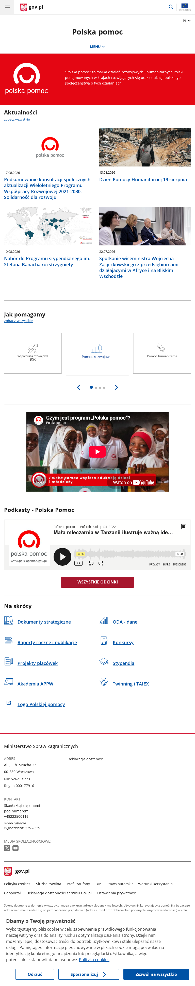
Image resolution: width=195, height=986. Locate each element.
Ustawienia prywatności (117, 893)
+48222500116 (16, 816)
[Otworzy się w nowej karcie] (7, 848)
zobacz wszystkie (17, 119)
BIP (98, 883)
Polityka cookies (17, 883)
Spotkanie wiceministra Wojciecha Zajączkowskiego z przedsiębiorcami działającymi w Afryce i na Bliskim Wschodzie (138, 267)
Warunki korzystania (155, 883)
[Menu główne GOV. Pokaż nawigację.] (7, 7)
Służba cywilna (48, 883)
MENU (95, 46)
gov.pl (22, 871)
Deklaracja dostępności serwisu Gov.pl (59, 893)
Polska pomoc (97, 32)
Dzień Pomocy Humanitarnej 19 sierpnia (143, 179)
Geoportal (12, 893)
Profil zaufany (78, 883)
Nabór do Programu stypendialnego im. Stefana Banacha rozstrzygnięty (47, 261)
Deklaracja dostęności (86, 759)
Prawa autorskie (120, 883)
